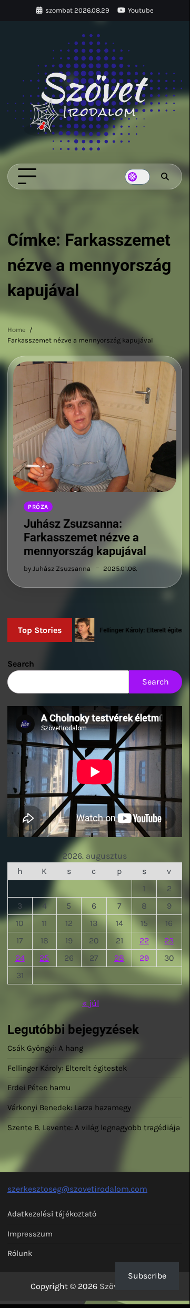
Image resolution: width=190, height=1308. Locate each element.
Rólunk (19, 1253)
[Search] (164, 176)
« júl (90, 1003)
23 (169, 940)
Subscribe (147, 1276)
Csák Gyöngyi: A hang (45, 1048)
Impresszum (30, 1234)
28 (119, 958)
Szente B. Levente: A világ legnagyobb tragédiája (93, 1127)
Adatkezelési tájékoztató (51, 1214)
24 (20, 958)
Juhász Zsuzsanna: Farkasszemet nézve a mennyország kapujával (85, 537)
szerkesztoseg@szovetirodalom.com (77, 1189)
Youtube (141, 10)
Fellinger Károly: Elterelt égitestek (67, 1068)
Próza (38, 506)
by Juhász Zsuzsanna (57, 568)
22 (144, 940)
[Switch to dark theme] (137, 177)
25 (44, 958)
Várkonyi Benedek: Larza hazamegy (69, 1107)
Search (20, 664)
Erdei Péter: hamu (39, 1087)
